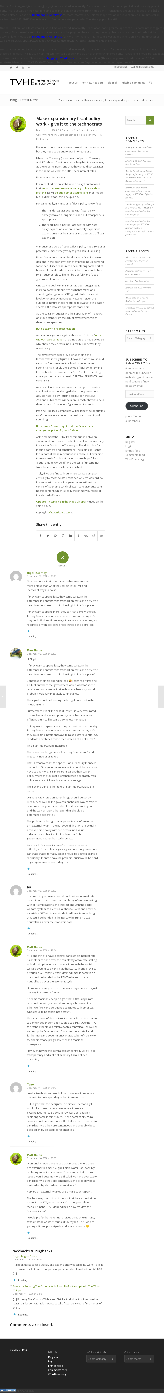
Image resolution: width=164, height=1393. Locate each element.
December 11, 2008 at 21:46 (27, 1293)
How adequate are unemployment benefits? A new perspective (139, 231)
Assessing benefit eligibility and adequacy (137, 213)
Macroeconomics (67, 134)
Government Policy (46, 134)
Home (77, 99)
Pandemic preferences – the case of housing (138, 150)
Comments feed (135, 455)
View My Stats (18, 1350)
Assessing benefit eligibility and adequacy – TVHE (137, 223)
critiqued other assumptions (71, 192)
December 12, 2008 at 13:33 (27, 1259)
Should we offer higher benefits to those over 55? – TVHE (139, 206)
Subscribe (136, 406)
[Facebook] (17, 68)
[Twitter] (11, 68)
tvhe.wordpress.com (59, 512)
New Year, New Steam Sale (138, 162)
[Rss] (23, 68)
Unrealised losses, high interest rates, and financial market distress (139, 311)
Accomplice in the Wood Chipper (67, 501)
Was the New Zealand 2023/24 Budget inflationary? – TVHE (139, 172)
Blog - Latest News (24, 100)
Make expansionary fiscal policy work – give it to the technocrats (69, 121)
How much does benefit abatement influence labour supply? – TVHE (138, 191)
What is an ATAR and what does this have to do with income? (137, 261)
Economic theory (87, 130)
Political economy (86, 134)
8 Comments (66, 130)
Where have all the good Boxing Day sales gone (136, 299)
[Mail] (29, 68)
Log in (128, 446)
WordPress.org (134, 459)
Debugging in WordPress (47, 15)
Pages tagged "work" (26, 1256)
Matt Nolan (42, 139)
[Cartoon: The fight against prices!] (3, 697)
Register (130, 442)
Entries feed (132, 450)
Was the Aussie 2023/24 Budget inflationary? (138, 179)
